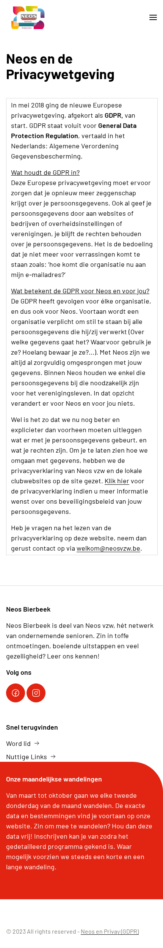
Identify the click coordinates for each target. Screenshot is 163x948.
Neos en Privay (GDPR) (110, 931)
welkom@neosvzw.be (108, 548)
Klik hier (117, 480)
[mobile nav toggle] (150, 17)
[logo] (28, 17)
